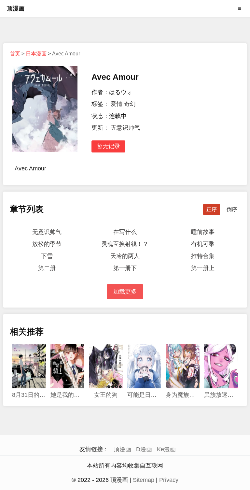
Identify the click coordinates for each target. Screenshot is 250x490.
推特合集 (203, 256)
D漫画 (144, 449)
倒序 (232, 209)
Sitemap (143, 480)
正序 (211, 209)
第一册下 (125, 268)
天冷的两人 (125, 256)
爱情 (116, 104)
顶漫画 (15, 8)
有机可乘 (203, 244)
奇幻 (130, 104)
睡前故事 (203, 232)
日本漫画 (36, 53)
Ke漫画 (166, 449)
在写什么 (125, 232)
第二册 (47, 268)
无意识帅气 (125, 127)
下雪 (47, 256)
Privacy (168, 480)
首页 (15, 53)
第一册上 (203, 268)
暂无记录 (108, 146)
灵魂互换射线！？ (125, 244)
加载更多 (125, 291)
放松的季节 (47, 244)
